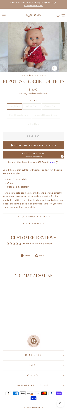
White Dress (32, 106)
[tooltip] (62, 156)
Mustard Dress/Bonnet (45, 115)
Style (33, 100)
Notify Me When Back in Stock (35, 145)
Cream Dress (50, 106)
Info (32, 365)
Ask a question (33, 223)
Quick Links (32, 355)
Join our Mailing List (32, 385)
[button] (33, 155)
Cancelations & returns (33, 216)
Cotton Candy (33, 124)
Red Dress (15, 106)
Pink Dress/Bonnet (19, 115)
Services (33, 375)
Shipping (23, 93)
